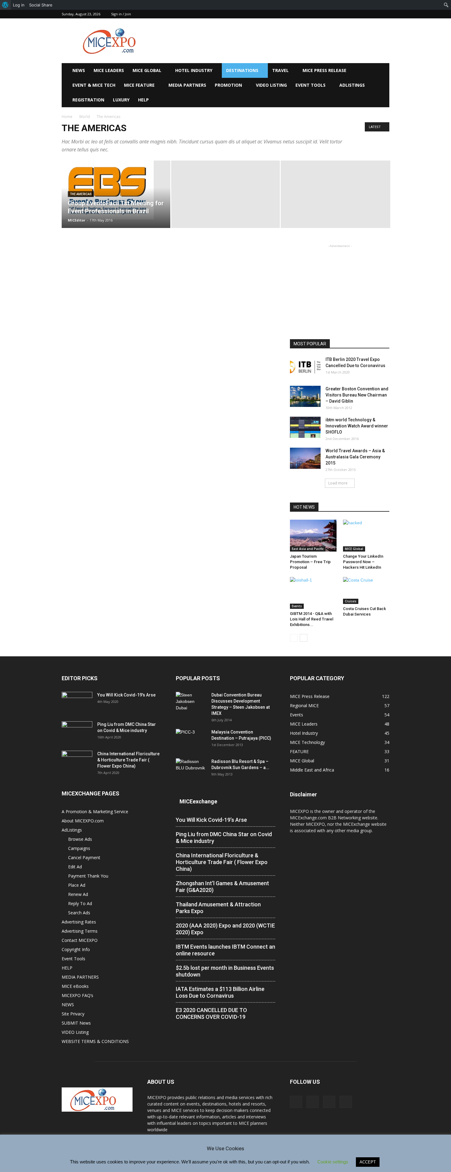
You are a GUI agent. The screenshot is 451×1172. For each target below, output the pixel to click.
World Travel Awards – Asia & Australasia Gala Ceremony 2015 (355, 456)
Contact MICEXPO (80, 940)
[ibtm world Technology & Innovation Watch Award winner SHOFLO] (305, 427)
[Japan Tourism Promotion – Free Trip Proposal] (313, 536)
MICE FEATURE (139, 85)
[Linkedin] (364, 14)
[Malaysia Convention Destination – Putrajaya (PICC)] (191, 739)
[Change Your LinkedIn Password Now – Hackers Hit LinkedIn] (366, 536)
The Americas (81, 194)
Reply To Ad (80, 903)
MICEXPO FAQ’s (77, 995)
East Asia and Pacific (308, 549)
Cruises (351, 601)
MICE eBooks (75, 986)
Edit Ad (75, 867)
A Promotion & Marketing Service (95, 811)
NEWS (78, 70)
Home (67, 116)
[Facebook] (354, 14)
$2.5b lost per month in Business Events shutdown (225, 971)
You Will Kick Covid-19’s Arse (126, 694)
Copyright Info (76, 949)
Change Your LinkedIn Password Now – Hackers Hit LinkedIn (363, 562)
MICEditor (76, 220)
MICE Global (147, 70)
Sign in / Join (121, 14)
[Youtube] (384, 14)
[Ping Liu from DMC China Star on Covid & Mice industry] (77, 732)
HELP (143, 100)
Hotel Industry (193, 70)
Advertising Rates (79, 922)
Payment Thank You (88, 876)
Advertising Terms (80, 931)
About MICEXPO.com (83, 821)
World (84, 116)
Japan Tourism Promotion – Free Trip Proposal (310, 562)
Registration (88, 100)
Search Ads (79, 913)
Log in (19, 4)
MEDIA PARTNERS (187, 85)
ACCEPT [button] (368, 1162)
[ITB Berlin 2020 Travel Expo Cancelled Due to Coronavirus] (305, 366)
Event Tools (310, 85)
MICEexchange (198, 801)
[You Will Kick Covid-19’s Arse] (77, 702)
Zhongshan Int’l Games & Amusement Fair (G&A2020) (222, 886)
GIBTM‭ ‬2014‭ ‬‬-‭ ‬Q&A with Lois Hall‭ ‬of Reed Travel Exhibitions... (311, 619)
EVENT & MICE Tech (93, 85)
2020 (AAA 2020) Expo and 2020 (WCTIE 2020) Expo (225, 928)
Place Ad (76, 885)
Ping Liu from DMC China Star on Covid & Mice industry (224, 837)
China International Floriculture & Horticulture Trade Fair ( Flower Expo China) (128, 759)
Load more (338, 483)
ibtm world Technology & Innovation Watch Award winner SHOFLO (357, 425)
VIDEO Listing (271, 85)
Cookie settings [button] (332, 1161)
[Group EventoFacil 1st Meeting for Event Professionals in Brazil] (116, 190)
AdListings (352, 85)
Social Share (40, 4)
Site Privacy (73, 1014)
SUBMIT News (76, 1023)
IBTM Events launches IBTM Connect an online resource (225, 950)
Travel (280, 70)
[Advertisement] (277, 41)
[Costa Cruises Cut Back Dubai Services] (366, 590)
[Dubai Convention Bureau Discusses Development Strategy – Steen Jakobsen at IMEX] (191, 702)
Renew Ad (78, 894)
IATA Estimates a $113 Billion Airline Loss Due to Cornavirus (220, 992)
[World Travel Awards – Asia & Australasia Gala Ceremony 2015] (305, 458)
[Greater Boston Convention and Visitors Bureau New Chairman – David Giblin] (305, 396)
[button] (382, 71)
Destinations (242, 70)
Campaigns (79, 848)
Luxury (121, 100)
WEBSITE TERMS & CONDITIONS (95, 1041)
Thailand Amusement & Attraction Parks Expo (218, 907)
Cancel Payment (84, 857)
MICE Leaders (109, 70)
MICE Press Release (324, 70)
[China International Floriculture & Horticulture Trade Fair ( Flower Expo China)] (77, 761)
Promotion (228, 85)
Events (297, 606)
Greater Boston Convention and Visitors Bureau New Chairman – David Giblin (357, 395)
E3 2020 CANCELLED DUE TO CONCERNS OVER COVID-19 (211, 1013)
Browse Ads (80, 839)
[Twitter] (374, 14)
